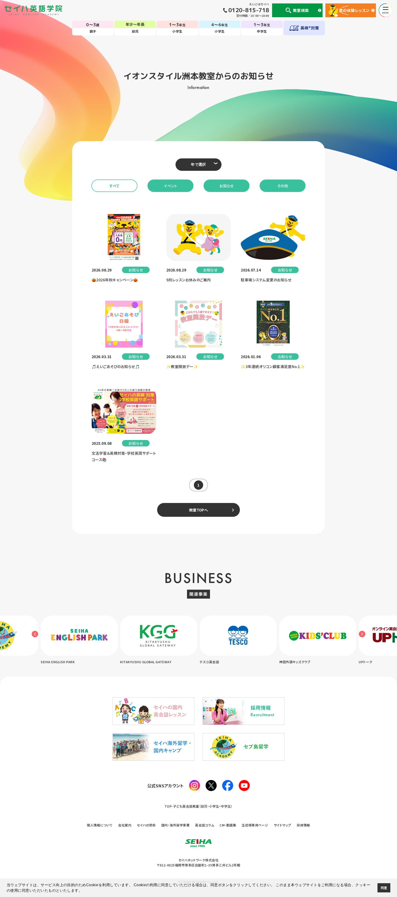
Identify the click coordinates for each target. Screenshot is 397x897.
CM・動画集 (228, 825)
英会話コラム (204, 825)
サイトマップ (282, 825)
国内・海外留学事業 (175, 825)
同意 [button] (384, 888)
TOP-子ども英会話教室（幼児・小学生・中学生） (198, 806)
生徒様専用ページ (255, 825)
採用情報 (303, 825)
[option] (79, 640)
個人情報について (100, 825)
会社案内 (124, 825)
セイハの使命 (146, 825)
